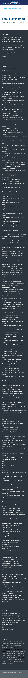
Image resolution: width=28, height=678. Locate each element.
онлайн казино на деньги (17, 653)
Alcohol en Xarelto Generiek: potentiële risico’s (14, 77)
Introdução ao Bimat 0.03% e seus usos (12, 251)
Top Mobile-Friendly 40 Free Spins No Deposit (14, 465)
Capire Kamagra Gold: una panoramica (12, 117)
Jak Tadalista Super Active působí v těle (12, 272)
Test (3, 461)
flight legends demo (18, 659)
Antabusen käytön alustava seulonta (11, 92)
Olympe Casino (8, 653)
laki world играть (5, 641)
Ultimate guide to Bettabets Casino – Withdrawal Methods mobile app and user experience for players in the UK (12, 487)
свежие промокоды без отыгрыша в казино (12, 649)
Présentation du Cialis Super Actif (10, 395)
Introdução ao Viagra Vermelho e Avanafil (12, 253)
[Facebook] (12, 1)
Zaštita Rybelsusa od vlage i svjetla (11, 561)
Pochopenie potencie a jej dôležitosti (11, 359)
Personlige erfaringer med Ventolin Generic (13, 349)
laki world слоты (9, 655)
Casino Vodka (10, 659)
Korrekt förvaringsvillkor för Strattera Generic (13, 283)
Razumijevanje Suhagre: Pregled (10, 427)
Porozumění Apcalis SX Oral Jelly (10, 364)
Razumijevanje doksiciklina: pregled (11, 421)
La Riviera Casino (9, 647)
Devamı (5, 56)
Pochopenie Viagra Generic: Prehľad (11, 361)
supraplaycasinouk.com (12, 651)
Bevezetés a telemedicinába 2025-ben (12, 109)
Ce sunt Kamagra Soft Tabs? (9, 128)
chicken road (7, 657)
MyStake (4, 643)
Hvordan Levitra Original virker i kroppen (12, 243)
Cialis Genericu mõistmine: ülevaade (11, 130)
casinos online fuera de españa (9, 661)
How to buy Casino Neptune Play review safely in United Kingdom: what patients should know (14, 236)
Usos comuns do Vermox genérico (11, 508)
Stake (17, 661)
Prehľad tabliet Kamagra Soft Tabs (11, 389)
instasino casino (7, 645)
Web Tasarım (20, 672)
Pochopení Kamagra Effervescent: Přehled (13, 353)
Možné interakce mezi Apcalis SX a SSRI (12, 330)
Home (3, 232)
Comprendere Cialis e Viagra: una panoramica (13, 164)
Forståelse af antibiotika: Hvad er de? (11, 223)
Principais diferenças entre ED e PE (11, 398)
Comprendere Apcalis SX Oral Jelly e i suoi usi (13, 162)
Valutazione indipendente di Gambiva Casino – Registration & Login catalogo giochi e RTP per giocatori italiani (14, 525)
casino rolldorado (10, 663)
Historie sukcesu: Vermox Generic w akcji (12, 230)
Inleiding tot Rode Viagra (8, 245)
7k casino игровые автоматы (16, 641)
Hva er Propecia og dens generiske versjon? (13, 240)
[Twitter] (15, 1)
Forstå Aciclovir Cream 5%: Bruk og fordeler (13, 192)
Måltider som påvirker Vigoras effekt (11, 310)
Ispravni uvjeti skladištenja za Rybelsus (12, 268)
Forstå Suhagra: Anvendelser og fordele (12, 211)
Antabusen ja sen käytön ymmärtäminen (12, 88)
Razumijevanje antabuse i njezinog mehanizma (14, 410)
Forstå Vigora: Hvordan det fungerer (11, 221)
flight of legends (14, 657)
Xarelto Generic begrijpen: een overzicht (12, 555)
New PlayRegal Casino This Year (10, 334)
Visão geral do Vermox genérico (10, 533)
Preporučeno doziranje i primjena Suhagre (12, 391)
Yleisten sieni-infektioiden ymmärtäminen (12, 559)
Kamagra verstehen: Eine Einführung (11, 281)
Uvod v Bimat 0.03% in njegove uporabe (12, 512)
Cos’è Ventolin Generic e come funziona (12, 179)
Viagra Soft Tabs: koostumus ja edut (11, 529)
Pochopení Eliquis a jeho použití (10, 351)
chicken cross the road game (12, 643)
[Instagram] (17, 1)
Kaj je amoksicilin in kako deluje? (10, 279)
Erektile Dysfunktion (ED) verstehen (11, 181)
